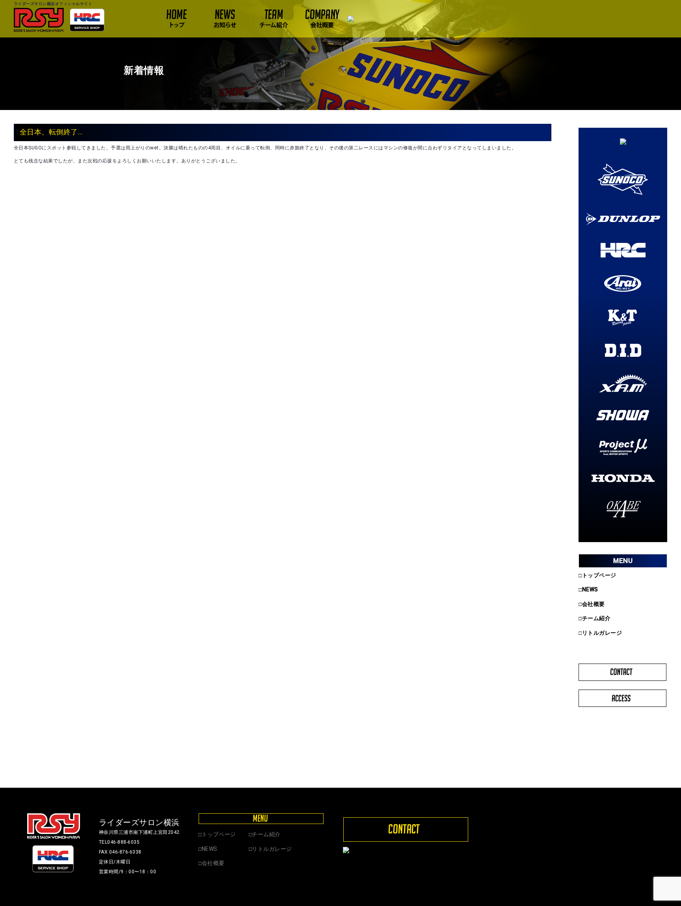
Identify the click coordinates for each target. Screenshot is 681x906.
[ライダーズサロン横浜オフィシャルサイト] (59, 19)
